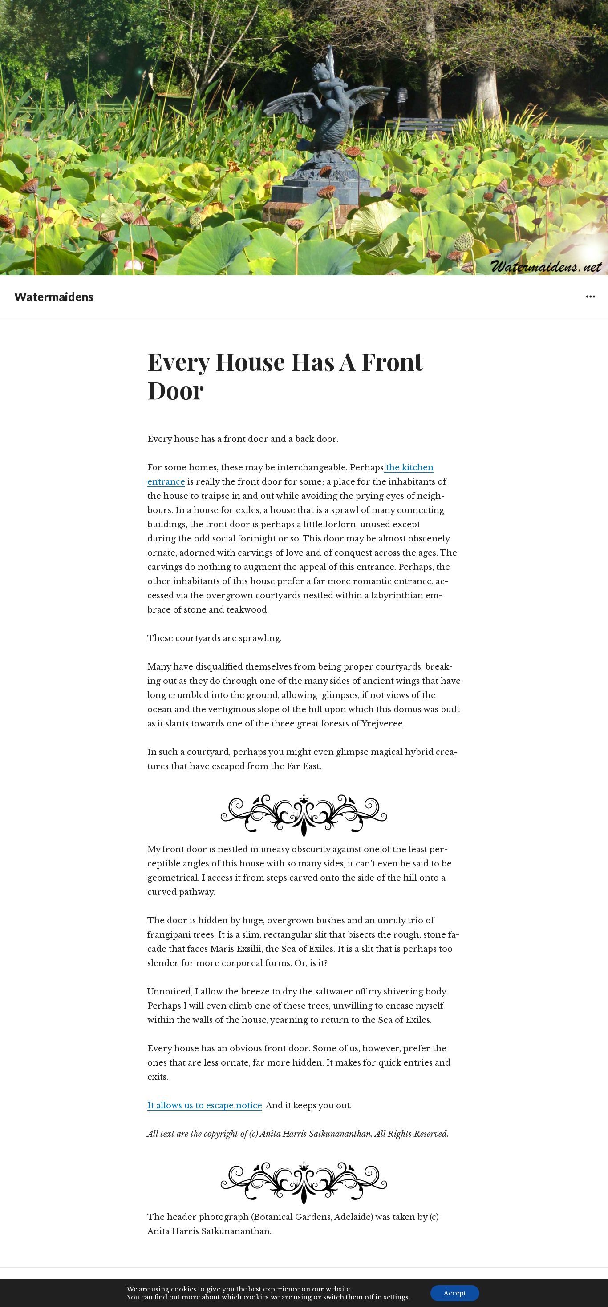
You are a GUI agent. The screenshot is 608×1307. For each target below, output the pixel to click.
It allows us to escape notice (204, 1106)
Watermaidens (53, 296)
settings (396, 1297)
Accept (455, 1293)
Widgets (590, 303)
